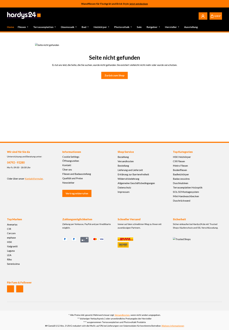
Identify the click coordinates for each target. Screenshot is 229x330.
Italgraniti (12, 246)
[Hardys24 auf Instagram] (10, 288)
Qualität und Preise (72, 178)
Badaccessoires (181, 178)
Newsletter (68, 182)
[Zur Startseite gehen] (24, 15)
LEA (9, 255)
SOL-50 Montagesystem (186, 191)
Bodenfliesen (180, 169)
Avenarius (12, 224)
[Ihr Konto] (203, 16)
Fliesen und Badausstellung (76, 173)
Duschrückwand (181, 200)
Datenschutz (124, 187)
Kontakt (66, 165)
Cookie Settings (70, 156)
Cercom (11, 233)
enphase (11, 237)
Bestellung (123, 165)
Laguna (11, 250)
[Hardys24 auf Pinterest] (19, 288)
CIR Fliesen (179, 161)
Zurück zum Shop (114, 75)
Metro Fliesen (180, 165)
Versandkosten (126, 161)
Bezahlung (123, 156)
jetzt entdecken (139, 3)
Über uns (67, 169)
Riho (9, 259)
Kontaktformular (34, 178)
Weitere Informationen (173, 325)
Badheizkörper (181, 174)
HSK (9, 241)
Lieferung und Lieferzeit (130, 169)
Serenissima (13, 263)
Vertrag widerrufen (77, 193)
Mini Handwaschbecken (186, 196)
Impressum (123, 191)
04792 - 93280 (16, 162)
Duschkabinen (180, 183)
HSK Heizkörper (182, 156)
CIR (9, 228)
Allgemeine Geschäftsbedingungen (136, 183)
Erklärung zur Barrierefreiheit (133, 174)
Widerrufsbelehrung (128, 178)
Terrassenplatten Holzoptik (188, 187)
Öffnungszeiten (70, 160)
